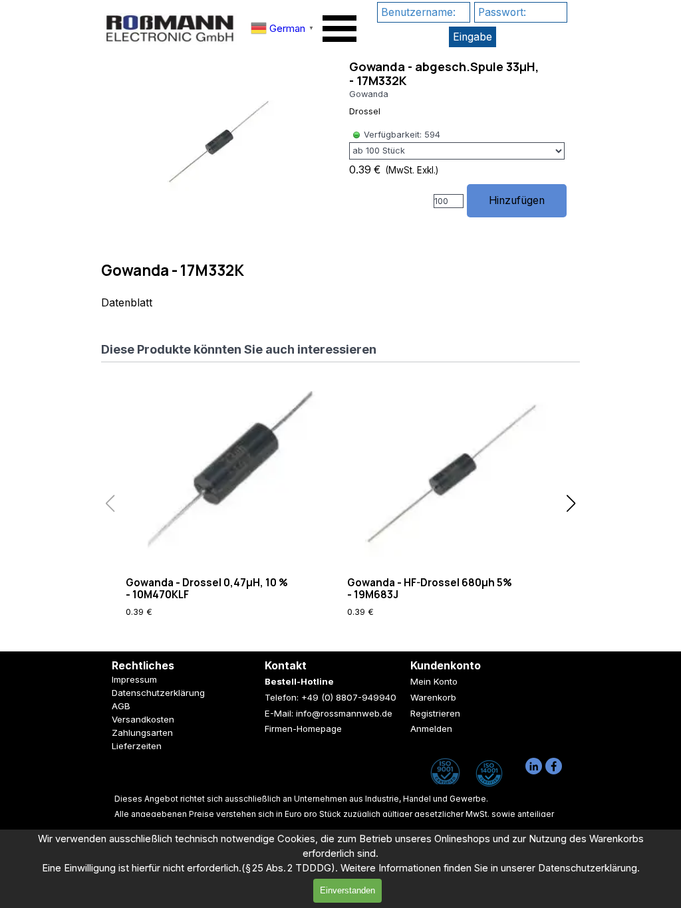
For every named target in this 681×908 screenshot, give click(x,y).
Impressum (134, 679)
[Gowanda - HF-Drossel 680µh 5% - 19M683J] (451, 473)
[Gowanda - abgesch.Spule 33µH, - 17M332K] (218, 141)
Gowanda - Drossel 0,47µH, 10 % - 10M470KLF (207, 589)
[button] (571, 503)
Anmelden (431, 728)
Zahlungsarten (142, 732)
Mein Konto (434, 681)
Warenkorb (433, 697)
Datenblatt (126, 302)
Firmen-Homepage (303, 728)
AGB (121, 706)
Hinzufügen (517, 200)
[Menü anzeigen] (339, 28)
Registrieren (435, 713)
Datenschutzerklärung (158, 692)
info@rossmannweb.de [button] (344, 713)
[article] (340, 145)
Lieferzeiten (137, 745)
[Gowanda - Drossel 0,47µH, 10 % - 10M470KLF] (230, 473)
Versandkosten (143, 719)
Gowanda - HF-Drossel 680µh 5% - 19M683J (429, 589)
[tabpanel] (340, 286)
